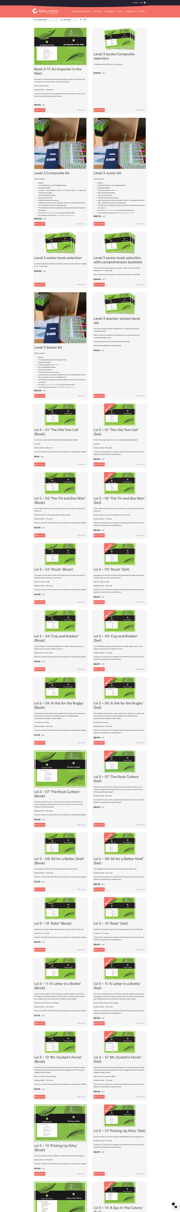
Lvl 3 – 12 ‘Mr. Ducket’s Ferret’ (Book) (58, 1059)
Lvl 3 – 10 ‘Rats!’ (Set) (111, 923)
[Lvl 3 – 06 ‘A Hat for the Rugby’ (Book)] (60, 688)
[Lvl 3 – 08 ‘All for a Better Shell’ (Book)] (60, 844)
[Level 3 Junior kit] (119, 143)
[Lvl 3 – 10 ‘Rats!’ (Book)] (60, 908)
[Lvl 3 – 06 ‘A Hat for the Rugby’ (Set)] (119, 688)
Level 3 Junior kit (107, 173)
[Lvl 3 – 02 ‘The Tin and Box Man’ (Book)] (60, 483)
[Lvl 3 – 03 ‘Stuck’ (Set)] (119, 554)
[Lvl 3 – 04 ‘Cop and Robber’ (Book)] (60, 621)
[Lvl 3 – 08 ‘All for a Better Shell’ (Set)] (119, 844)
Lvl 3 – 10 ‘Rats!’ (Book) (52, 923)
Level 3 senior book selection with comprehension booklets (118, 260)
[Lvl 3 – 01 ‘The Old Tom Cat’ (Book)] (60, 415)
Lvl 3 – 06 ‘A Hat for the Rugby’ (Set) (119, 705)
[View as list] (85, 19)
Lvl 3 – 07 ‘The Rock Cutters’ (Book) (57, 794)
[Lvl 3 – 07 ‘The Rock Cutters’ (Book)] (60, 769)
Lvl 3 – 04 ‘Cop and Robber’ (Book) (56, 638)
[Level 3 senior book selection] (60, 243)
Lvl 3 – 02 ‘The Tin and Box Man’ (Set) (119, 500)
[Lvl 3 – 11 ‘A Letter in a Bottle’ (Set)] (119, 968)
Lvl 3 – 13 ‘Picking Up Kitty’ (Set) (119, 1131)
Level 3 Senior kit (48, 347)
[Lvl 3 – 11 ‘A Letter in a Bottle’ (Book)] (60, 968)
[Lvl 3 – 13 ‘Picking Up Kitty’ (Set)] (119, 1116)
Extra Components (51, 213)
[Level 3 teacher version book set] (119, 303)
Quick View (82, 110)
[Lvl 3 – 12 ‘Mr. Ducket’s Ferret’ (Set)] (119, 1042)
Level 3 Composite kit (51, 173)
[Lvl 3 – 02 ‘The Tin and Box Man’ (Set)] (119, 483)
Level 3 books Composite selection (114, 56)
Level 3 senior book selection (58, 258)
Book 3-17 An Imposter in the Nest (58, 71)
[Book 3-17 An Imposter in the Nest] (60, 46)
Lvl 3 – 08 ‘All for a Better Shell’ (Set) (119, 861)
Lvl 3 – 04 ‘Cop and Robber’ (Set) (116, 638)
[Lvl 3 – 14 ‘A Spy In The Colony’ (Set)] (119, 1192)
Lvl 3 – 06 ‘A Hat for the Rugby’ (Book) (59, 705)
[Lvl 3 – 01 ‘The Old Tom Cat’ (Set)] (119, 415)
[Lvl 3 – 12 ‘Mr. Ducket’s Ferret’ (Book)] (60, 1042)
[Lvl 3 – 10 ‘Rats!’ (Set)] (119, 908)
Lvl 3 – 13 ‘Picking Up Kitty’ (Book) (56, 1147)
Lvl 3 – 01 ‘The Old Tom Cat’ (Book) (56, 432)
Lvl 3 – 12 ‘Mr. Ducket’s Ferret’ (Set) (118, 1059)
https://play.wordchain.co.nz (66, 215)
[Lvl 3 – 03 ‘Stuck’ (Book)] (60, 554)
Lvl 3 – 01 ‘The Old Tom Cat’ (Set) (116, 432)
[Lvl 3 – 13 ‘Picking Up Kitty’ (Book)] (60, 1123)
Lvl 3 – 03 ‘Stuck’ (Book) (53, 569)
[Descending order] (56, 19)
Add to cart (40, 110)
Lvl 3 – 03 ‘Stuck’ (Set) (111, 569)
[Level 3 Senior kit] (60, 317)
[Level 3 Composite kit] (60, 143)
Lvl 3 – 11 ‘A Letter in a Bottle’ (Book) (57, 985)
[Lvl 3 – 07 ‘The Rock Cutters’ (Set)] (119, 761)
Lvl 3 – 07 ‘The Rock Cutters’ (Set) (116, 779)
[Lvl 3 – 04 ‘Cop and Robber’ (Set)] (119, 621)
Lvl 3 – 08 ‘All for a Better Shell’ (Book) (59, 861)
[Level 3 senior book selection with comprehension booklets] (119, 243)
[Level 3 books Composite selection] (119, 39)
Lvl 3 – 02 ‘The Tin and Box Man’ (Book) (59, 500)
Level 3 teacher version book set (117, 320)
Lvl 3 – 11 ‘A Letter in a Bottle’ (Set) (117, 985)
